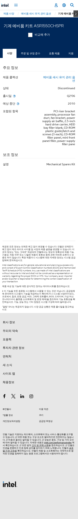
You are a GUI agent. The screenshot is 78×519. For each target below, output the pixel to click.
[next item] (75, 13)
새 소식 (7, 365)
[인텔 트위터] (13, 397)
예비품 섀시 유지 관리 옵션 (59, 79)
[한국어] (64, 5)
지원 (70, 53)
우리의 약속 (10, 331)
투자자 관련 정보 (13, 348)
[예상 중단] (18, 103)
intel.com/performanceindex (58, 442)
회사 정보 (9, 322)
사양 (9, 53)
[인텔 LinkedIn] (22, 397)
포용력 (7, 339)
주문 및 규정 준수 (30, 53)
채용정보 (8, 382)
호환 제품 (54, 53)
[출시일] (14, 95)
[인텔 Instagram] (31, 397)
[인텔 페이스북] (4, 397)
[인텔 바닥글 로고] (10, 484)
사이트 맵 (9, 373)
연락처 (7, 356)
